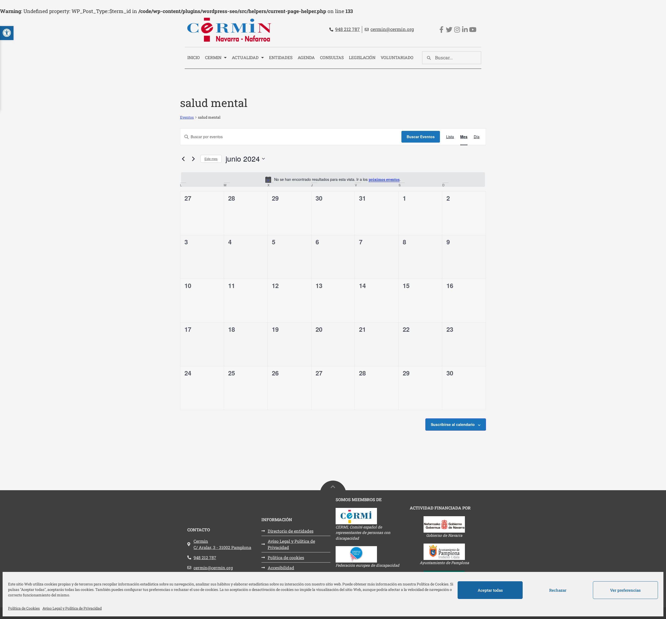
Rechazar (557, 590)
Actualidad (245, 57)
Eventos (187, 117)
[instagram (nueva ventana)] (457, 29)
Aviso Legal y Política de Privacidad (72, 608)
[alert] (333, 179)
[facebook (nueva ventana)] (441, 29)
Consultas (332, 57)
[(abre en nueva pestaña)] (370, 516)
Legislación (362, 57)
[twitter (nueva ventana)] (449, 29)
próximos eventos (384, 179)
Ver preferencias (625, 590)
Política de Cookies (24, 608)
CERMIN (213, 57)
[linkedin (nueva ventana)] (465, 29)
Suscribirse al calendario (453, 424)
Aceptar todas (490, 590)
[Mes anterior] (183, 159)
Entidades (280, 57)
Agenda (306, 57)
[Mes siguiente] (193, 159)
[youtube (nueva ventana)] (472, 29)
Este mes (210, 158)
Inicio (193, 57)
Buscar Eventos (421, 136)
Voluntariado (397, 57)
